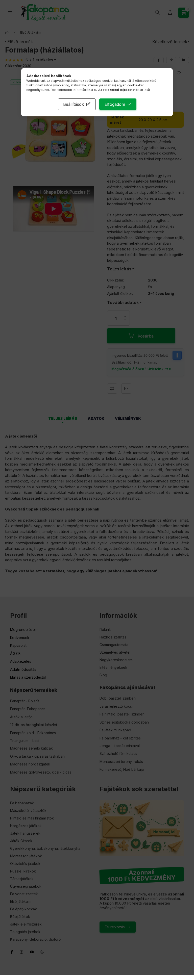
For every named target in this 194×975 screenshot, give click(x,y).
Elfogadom (115, 104)
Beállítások (73, 104)
